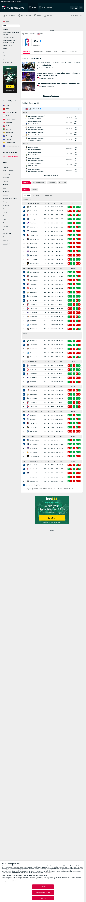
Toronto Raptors (34, 276)
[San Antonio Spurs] (28, 211)
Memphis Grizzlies (34, 231)
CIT (4, 59)
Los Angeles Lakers (34, 259)
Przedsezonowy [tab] (39, 183)
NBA (4, 26)
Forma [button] (73, 203)
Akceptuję (43, 887)
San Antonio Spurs (34, 211)
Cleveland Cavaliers (34, 280)
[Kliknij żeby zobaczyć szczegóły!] (52, 117)
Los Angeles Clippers (34, 219)
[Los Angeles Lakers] (28, 259)
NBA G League (8, 45)
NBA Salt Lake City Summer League (9, 41)
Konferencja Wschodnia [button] (33, 268)
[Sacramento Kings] (28, 251)
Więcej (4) (6, 62)
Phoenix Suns (34, 263)
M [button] (41, 203)
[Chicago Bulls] (28, 304)
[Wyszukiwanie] (72, 7)
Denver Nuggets (34, 239)
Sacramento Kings (34, 251)
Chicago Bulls (34, 304)
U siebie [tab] (36, 195)
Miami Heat (33, 300)
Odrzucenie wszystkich (43, 892)
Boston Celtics (34, 272)
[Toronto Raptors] (28, 276)
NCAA (5, 49)
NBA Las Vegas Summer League (11, 33)
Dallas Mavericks (34, 247)
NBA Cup (6, 29)
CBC (4, 56)
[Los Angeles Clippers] (28, 219)
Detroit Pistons (34, 308)
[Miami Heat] (28, 300)
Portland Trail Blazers (34, 235)
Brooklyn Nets (34, 329)
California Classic (8, 37)
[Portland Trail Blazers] (28, 235)
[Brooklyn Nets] (28, 329)
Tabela (64, 51)
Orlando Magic (34, 321)
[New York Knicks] (28, 317)
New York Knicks (34, 317)
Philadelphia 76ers (34, 325)
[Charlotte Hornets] (28, 312)
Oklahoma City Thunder (34, 227)
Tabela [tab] (25, 190)
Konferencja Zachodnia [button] (33, 203)
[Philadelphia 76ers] (28, 325)
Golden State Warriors (34, 207)
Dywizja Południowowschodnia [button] (33, 362)
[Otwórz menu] (81, 7)
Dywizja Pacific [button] (32, 436)
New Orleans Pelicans (34, 243)
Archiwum (73, 51)
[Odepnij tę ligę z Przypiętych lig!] (40, 41)
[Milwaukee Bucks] (28, 292)
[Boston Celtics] (28, 272)
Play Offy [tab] (51, 183)
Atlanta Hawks (34, 288)
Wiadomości (38, 51)
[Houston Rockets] (28, 215)
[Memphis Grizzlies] (28, 231)
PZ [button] (61, 203)
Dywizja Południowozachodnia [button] (33, 461)
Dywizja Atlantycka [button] (33, 337)
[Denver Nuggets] (28, 239)
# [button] (23, 203)
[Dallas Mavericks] (28, 247)
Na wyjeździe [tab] (47, 195)
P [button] (48, 203)
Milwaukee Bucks (34, 292)
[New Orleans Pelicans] (28, 243)
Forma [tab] (34, 190)
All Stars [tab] (62, 183)
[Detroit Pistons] (28, 308)
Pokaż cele (43, 898)
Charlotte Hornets (34, 312)
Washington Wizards (34, 284)
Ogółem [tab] (27, 195)
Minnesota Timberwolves (34, 255)
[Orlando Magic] (28, 321)
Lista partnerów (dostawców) (11, 881)
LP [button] (54, 203)
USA (41, 34)
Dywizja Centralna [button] (33, 386)
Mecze (56, 51)
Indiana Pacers (34, 296)
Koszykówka (30, 34)
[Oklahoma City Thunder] (28, 227)
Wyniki (48, 51)
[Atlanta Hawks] (28, 288)
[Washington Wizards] (28, 284)
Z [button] (45, 203)
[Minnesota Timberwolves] (28, 255)
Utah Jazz (33, 223)
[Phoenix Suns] (28, 263)
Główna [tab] (26, 183)
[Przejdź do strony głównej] (14, 7)
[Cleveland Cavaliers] (28, 280)
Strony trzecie (48, 872)
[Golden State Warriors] (28, 207)
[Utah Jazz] (28, 223)
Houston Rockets (34, 215)
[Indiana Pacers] (28, 296)
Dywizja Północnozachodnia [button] (33, 411)
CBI (4, 52)
